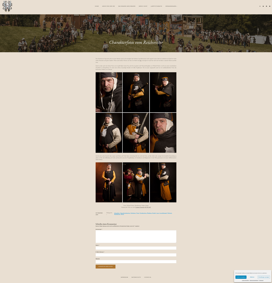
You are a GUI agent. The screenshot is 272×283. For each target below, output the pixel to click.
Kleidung (149, 213)
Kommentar (99, 229)
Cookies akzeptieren (241, 277)
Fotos (137, 213)
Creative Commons (140, 207)
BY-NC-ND (148, 207)
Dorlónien (133, 213)
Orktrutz (169, 213)
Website (98, 258)
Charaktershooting (125, 213)
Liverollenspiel (163, 213)
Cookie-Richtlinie (245, 280)
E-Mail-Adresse (100, 252)
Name (97, 245)
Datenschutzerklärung (254, 280)
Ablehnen (252, 277)
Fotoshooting (143, 213)
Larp (157, 213)
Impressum (261, 280)
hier (140, 60)
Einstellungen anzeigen (263, 277)
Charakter (117, 213)
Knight (154, 213)
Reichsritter (117, 214)
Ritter (122, 214)
